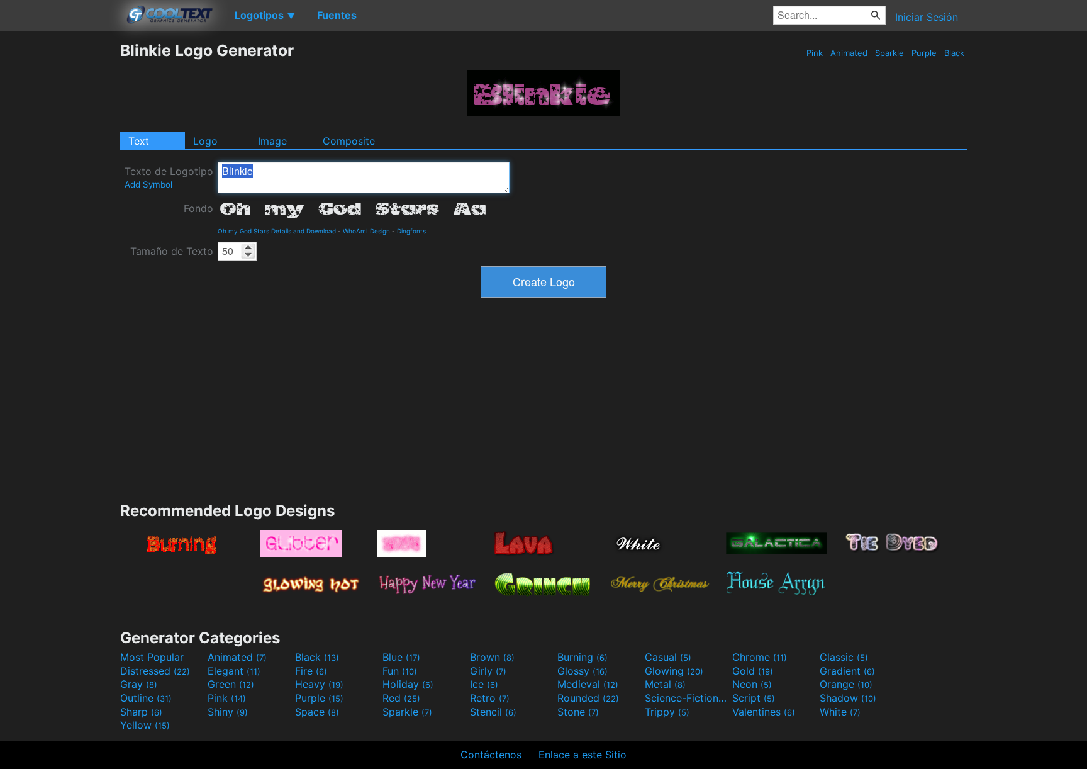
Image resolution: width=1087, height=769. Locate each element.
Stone (578, 711)
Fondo (198, 208)
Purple (924, 53)
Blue (401, 657)
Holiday (407, 684)
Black (954, 53)
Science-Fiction (687, 698)
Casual (668, 657)
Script (753, 698)
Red (401, 698)
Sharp (141, 711)
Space (317, 711)
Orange (846, 684)
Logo (205, 141)
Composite (349, 141)
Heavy (319, 684)
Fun (399, 671)
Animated (849, 53)
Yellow (145, 725)
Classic (844, 657)
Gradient (847, 671)
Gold (752, 671)
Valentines (763, 711)
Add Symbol (148, 184)
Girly (488, 671)
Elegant (234, 671)
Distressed (155, 671)
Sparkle (889, 53)
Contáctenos (490, 754)
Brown (492, 657)
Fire (311, 671)
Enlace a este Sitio (582, 754)
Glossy (582, 671)
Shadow (848, 698)
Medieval (587, 684)
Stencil (493, 711)
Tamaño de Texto (171, 251)
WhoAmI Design (366, 231)
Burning (582, 657)
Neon (752, 684)
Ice (484, 684)
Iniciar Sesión (926, 17)
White (840, 711)
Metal (665, 684)
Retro (490, 698)
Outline (146, 698)
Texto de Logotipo (169, 177)
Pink (814, 53)
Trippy (667, 711)
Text (138, 141)
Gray (138, 684)
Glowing (674, 671)
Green (231, 684)
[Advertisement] (59, 229)
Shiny (228, 711)
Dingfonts (411, 231)
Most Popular (152, 657)
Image (272, 141)
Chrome (759, 657)
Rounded (588, 698)
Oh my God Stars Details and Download (277, 231)
